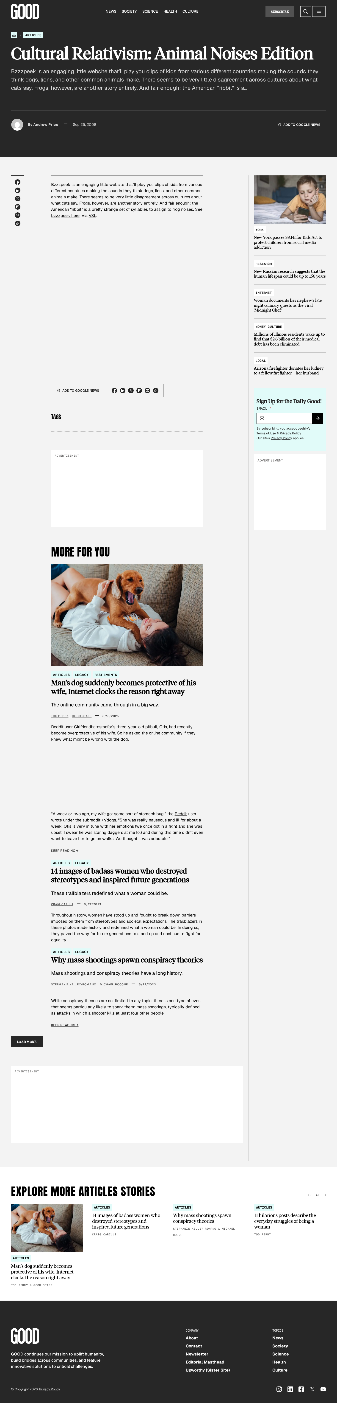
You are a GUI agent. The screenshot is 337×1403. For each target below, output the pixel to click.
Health (170, 11)
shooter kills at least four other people (128, 1013)
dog (123, 739)
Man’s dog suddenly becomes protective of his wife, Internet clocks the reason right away (123, 687)
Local (261, 361)
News (111, 11)
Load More (27, 1042)
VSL (92, 215)
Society (129, 11)
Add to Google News (301, 125)
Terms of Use (266, 433)
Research (264, 264)
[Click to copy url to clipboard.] (17, 223)
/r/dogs (109, 820)
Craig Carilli (62, 904)
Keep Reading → (65, 851)
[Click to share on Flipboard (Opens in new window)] (17, 207)
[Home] (14, 35)
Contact (194, 1346)
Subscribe (280, 11)
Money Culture (269, 327)
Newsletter (197, 1354)
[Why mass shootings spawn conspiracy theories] (209, 1220)
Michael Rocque (114, 984)
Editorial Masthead (205, 1362)
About (192, 1338)
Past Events (105, 675)
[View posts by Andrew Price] (17, 124)
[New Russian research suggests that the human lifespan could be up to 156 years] (290, 268)
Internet (264, 293)
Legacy (82, 675)
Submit (319, 420)
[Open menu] (319, 11)
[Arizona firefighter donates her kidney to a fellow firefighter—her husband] (290, 365)
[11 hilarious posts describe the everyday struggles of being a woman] (290, 1220)
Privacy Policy (290, 433)
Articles (33, 35)
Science (150, 11)
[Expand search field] (305, 11)
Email (264, 408)
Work (260, 230)
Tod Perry (60, 716)
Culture (190, 11)
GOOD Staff (81, 716)
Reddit (181, 813)
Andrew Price (45, 124)
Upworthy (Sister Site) (208, 1370)
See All (315, 1195)
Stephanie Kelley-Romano (74, 984)
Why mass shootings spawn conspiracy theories (127, 959)
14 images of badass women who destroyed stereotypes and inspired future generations (120, 875)
